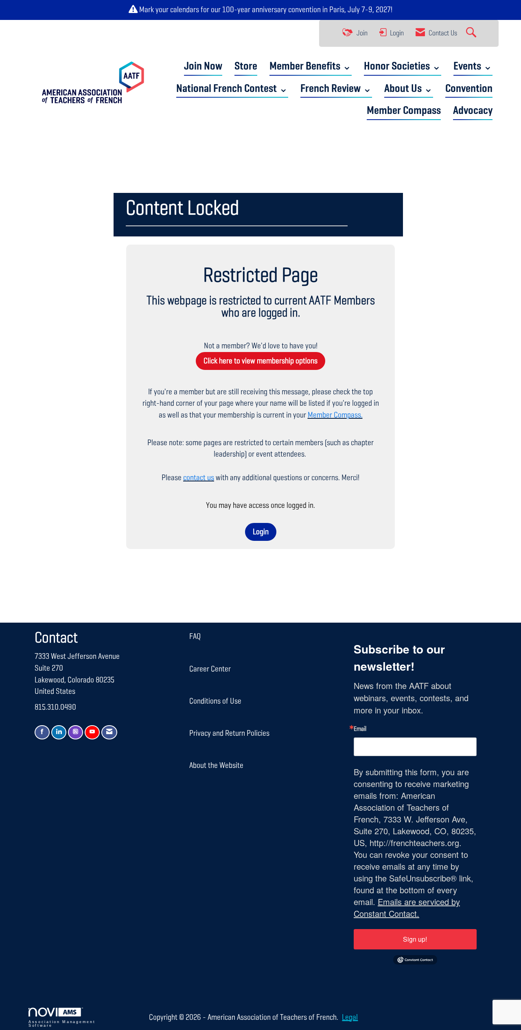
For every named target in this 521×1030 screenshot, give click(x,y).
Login (261, 532)
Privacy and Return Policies (229, 733)
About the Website (216, 765)
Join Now (203, 66)
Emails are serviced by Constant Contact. (407, 907)
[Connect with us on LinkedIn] (58, 732)
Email (360, 729)
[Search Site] (472, 33)
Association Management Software (61, 1024)
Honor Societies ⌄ (402, 66)
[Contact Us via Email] (109, 732)
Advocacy (473, 111)
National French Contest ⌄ (232, 89)
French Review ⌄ (336, 89)
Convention (469, 89)
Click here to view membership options (260, 361)
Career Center (210, 669)
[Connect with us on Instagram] (75, 732)
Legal (350, 1017)
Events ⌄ (473, 66)
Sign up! (415, 939)
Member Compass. (335, 415)
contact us (198, 477)
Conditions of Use (215, 701)
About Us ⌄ (408, 89)
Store (245, 66)
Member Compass (404, 111)
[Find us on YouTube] (92, 732)
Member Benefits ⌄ (310, 66)
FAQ (195, 636)
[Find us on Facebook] (42, 732)
